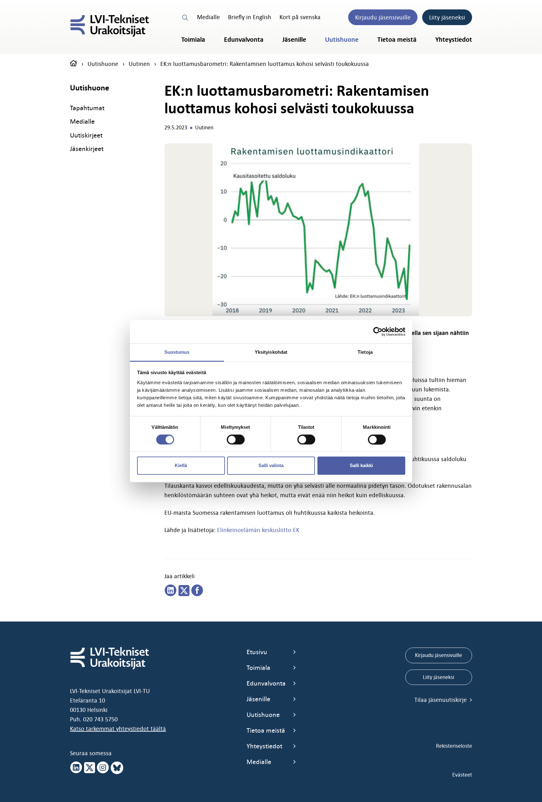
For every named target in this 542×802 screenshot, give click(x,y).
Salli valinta (271, 465)
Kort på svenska (300, 17)
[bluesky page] (117, 768)
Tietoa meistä (397, 39)
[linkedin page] (170, 590)
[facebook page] (197, 590)
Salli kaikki (361, 465)
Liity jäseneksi (447, 17)
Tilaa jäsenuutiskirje (441, 699)
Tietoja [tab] (365, 352)
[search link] (185, 17)
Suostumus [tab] (177, 352)
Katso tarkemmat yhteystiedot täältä (118, 728)
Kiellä (181, 465)
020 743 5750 (100, 719)
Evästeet (462, 774)
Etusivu (257, 652)
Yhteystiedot (453, 39)
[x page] (89, 768)
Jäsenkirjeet (87, 148)
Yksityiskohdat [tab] (271, 352)
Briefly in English (249, 17)
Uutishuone (342, 39)
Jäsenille (294, 39)
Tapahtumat (87, 108)
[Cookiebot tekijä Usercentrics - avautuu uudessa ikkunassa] (377, 331)
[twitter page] (183, 590)
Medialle (208, 17)
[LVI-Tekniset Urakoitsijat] (110, 25)
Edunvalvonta (243, 39)
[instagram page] (103, 768)
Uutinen (139, 63)
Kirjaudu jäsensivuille (383, 17)
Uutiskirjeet (86, 135)
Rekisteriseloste (454, 745)
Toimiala (193, 39)
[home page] (73, 63)
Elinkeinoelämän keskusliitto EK (258, 530)
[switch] (236, 439)
